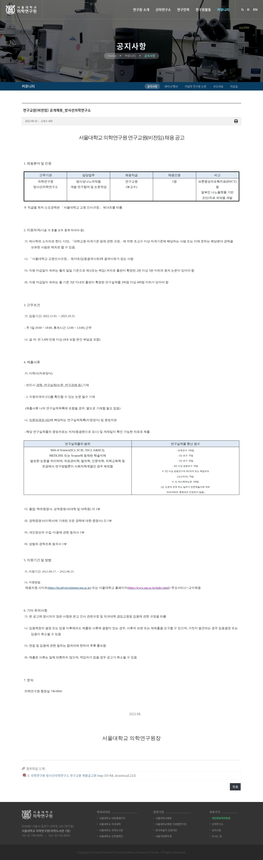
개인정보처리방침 (221, 818)
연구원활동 (203, 9)
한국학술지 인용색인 (166, 830)
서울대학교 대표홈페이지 (112, 818)
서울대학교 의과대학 (110, 824)
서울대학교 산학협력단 (111, 836)
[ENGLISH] (255, 9)
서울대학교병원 (164, 818)
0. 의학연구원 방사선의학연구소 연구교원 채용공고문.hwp (65, 775)
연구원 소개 (141, 9)
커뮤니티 (223, 9)
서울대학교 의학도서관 (111, 830)
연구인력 (183, 9)
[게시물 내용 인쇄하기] (236, 121)
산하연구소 (163, 9)
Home (112, 56)
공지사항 (149, 56)
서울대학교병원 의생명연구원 (171, 824)
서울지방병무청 (164, 836)
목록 (235, 786)
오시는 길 (217, 836)
